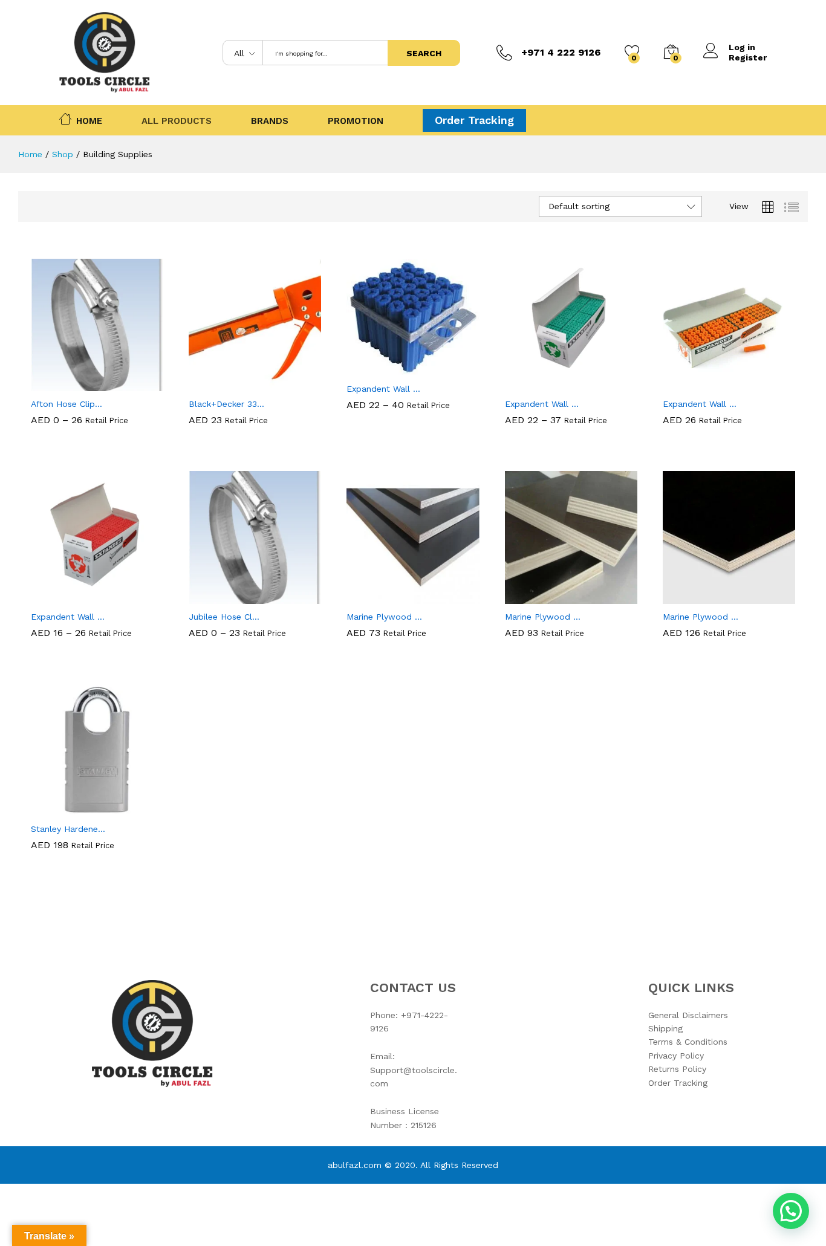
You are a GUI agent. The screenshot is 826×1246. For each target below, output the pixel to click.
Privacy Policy (676, 1055)
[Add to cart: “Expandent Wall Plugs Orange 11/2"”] (687, 384)
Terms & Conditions (687, 1041)
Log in (742, 47)
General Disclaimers (688, 1015)
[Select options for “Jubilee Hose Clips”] (213, 596)
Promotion (355, 121)
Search (423, 53)
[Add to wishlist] (111, 384)
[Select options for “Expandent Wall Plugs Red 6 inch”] (55, 596)
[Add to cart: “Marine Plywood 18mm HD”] (529, 596)
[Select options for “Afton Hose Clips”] (55, 384)
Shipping (665, 1028)
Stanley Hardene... (68, 829)
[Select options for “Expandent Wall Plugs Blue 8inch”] (371, 369)
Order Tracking (474, 120)
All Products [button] (176, 121)
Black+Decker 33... (226, 404)
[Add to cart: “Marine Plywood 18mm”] (371, 596)
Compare (139, 384)
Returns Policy (677, 1069)
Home (89, 120)
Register (748, 57)
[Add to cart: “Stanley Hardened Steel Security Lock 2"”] (55, 809)
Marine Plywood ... (384, 616)
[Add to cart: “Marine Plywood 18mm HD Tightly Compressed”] (687, 596)
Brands (269, 121)
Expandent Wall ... (383, 389)
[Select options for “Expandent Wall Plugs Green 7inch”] (529, 384)
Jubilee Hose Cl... (224, 653)
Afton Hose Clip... (66, 440)
